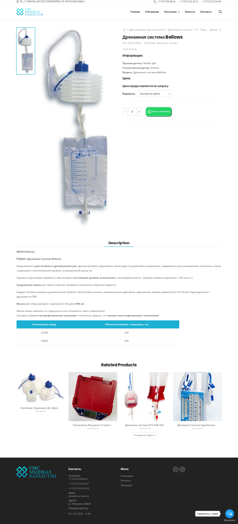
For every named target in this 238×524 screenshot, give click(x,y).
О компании (152, 11)
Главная (135, 11)
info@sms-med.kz (78, 496)
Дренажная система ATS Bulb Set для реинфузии (153, 425)
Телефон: (74, 476)
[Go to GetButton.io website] (229, 520)
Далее (214, 29)
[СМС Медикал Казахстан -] (29, 12)
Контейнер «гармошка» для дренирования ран (47, 408)
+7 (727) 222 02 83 (78, 488)
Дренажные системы (180, 29)
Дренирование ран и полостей (146, 29)
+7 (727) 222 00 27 (78, 483)
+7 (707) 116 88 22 (78, 479)
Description (119, 243)
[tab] (119, 243)
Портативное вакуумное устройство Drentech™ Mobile (104, 425)
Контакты (206, 11)
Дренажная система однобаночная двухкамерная (206, 425)
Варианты (128, 94)
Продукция (126, 485)
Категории (170, 11)
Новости (190, 11)
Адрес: (72, 500)
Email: (72, 493)
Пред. (202, 29)
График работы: (78, 508)
